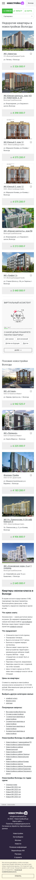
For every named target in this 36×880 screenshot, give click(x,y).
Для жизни (10, 339)
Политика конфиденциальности (18, 824)
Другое (25, 343)
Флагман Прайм (11, 475)
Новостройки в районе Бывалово (18, 769)
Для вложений (22, 339)
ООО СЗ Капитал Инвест (13, 394)
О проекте (18, 857)
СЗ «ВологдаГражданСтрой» (14, 56)
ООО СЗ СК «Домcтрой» (12, 478)
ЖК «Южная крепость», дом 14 (18, 231)
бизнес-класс (11, 701)
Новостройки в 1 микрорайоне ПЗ (19, 742)
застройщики (27, 622)
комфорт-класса (16, 627)
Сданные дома (11, 785)
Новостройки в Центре (14, 764)
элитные (9, 703)
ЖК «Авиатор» (10, 54)
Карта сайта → (18, 821)
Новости (18, 844)
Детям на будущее (12, 343)
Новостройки (18, 833)
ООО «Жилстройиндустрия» (14, 145)
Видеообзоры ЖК (18, 851)
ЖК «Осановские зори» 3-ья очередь (17, 567)
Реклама (18, 854)
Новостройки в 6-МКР (14, 752)
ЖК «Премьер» (10, 433)
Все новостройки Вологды (16, 712)
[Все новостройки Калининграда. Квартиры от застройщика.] (18, 813)
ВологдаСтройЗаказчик (13, 100)
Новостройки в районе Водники (18, 745)
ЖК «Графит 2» (10, 275)
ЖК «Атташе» (10, 391)
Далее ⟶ (18, 350)
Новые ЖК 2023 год (13, 789)
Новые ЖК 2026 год (13, 797)
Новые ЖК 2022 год (13, 787)
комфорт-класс (11, 698)
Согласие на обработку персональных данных (16, 827)
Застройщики (18, 837)
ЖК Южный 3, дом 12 (14, 142)
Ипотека (18, 840)
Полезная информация (18, 847)
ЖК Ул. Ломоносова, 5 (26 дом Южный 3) (18, 521)
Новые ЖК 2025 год (13, 794)
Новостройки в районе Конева (17, 761)
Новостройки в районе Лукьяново (19, 766)
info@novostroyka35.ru (18, 816)
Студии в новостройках (15, 714)
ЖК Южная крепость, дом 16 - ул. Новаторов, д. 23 (18, 97)
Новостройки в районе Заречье (18, 754)
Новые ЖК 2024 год (13, 792)
